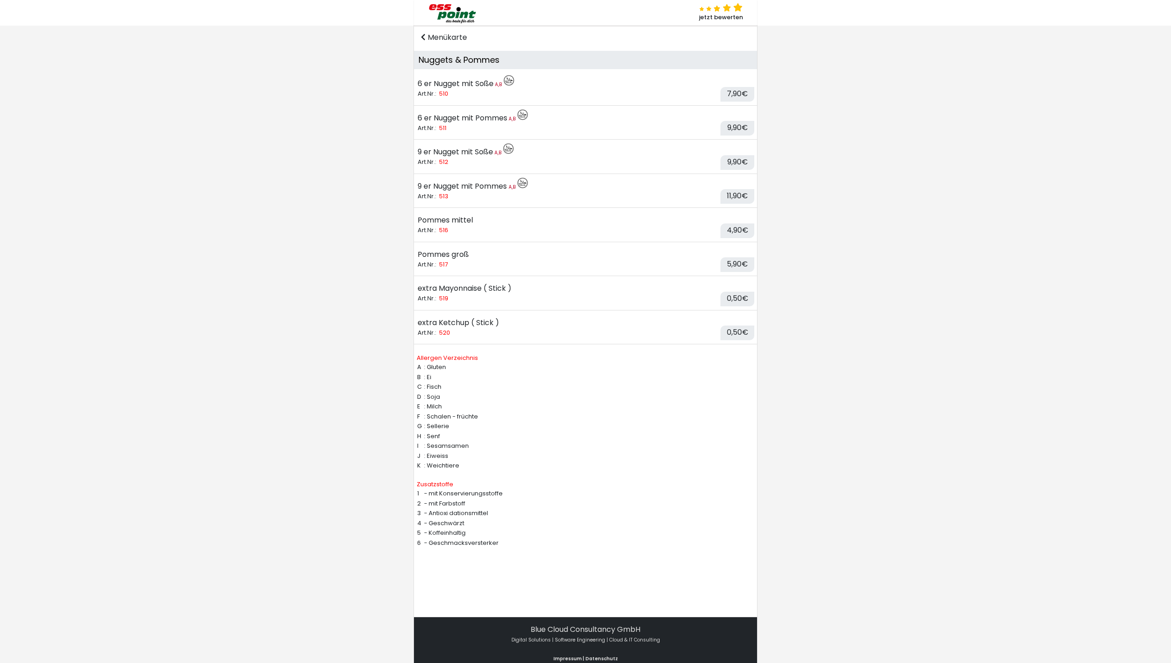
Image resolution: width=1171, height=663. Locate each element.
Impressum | (568, 658)
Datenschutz (602, 658)
